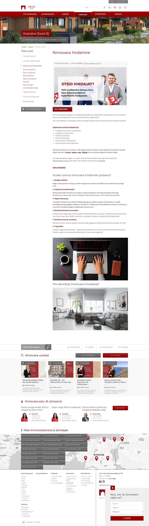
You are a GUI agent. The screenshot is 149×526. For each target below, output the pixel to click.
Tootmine (25, 498)
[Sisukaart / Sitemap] (120, 7)
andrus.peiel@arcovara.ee (100, 420)
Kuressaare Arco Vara (54, 445)
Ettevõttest (100, 14)
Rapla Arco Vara (52, 463)
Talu (23, 489)
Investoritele (121, 2)
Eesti (112, 2)
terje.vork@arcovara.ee (38, 420)
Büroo (24, 492)
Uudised (65, 14)
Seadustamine (29, 92)
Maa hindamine (28, 76)
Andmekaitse (86, 481)
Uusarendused (47, 14)
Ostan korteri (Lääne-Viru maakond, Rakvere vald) (94, 408)
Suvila (24, 483)
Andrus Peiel (96, 414)
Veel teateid (120, 408)
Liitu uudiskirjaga (88, 355)
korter (68, 152)
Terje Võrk (34, 414)
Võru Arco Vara (52, 458)
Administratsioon (27, 512)
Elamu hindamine (29, 73)
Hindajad (25, 509)
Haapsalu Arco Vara (53, 440)
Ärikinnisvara (28, 101)
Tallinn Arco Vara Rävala (33, 436)
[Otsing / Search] (125, 7)
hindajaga (101, 161)
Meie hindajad (28, 85)
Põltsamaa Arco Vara (75, 440)
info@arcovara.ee (105, 485)
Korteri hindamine (29, 70)
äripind (84, 152)
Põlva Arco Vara (30, 467)
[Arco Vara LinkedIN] (110, 7)
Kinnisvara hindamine (32, 65)
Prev (5, 28)
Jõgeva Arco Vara (74, 449)
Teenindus (25, 496)
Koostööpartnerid (87, 483)
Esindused (124, 347)
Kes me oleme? (87, 476)
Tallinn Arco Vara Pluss (32, 445)
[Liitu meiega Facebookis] (104, 7)
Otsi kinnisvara (30, 14)
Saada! (128, 518)
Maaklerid (25, 507)
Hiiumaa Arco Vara (74, 436)
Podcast (54, 481)
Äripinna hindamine (30, 79)
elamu (74, 152)
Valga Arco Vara (74, 445)
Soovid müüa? (29, 56)
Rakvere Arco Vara (30, 463)
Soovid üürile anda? (31, 61)
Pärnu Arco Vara (30, 454)
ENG (97, 7)
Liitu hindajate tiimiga (30, 88)
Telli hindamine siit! (33, 109)
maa (79, 152)
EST (86, 7)
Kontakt (118, 14)
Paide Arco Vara (51, 454)
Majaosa (24, 485)
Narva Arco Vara (52, 436)
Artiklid (54, 479)
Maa (23, 481)
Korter (24, 476)
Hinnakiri (26, 82)
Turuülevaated (74, 347)
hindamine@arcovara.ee (92, 63)
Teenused (83, 15)
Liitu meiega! (86, 479)
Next (144, 28)
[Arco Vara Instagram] (115, 7)
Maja (23, 479)
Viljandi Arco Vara (30, 458)
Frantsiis (84, 485)
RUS (91, 7)
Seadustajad (26, 516)
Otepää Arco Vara (52, 449)
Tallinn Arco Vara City (32, 440)
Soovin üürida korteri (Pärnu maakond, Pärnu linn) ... (35, 408)
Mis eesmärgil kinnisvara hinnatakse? (76, 284)
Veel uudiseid (115, 355)
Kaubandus (25, 500)
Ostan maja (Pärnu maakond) (66, 407)
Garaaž (24, 487)
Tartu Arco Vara (30, 449)
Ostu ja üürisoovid (31, 96)
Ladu (23, 494)
